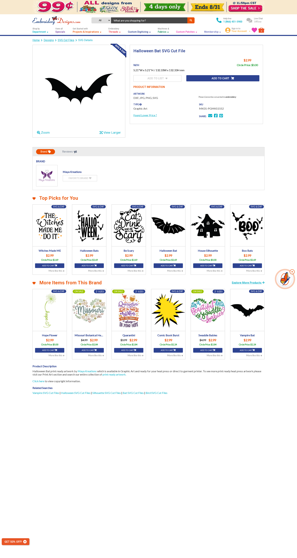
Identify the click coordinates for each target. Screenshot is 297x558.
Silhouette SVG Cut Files (106, 392)
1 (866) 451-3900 (232, 21)
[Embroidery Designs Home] (56, 20)
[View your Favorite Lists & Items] (254, 30)
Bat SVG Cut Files (133, 392)
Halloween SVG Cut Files (76, 392)
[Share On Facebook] (216, 116)
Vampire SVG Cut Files (46, 392)
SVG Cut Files (66, 40)
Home (36, 40)
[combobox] (149, 20)
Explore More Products (247, 282)
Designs (49, 40)
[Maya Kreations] (47, 175)
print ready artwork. (114, 374)
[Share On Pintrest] (221, 116)
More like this (56, 270)
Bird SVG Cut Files (156, 392)
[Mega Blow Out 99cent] (148, 7)
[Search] (191, 20)
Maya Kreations (87, 371)
